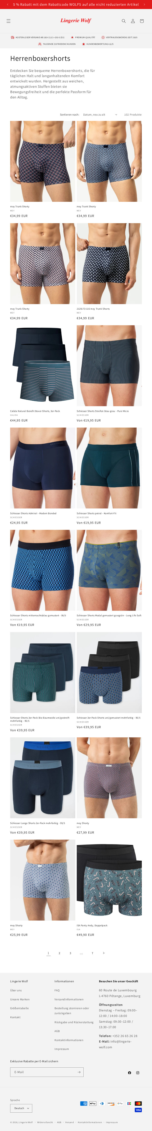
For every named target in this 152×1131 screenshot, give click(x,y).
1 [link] (48, 953)
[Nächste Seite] (103, 953)
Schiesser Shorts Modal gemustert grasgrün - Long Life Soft (109, 615)
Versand (69, 1122)
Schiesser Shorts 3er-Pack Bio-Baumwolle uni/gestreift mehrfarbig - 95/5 (40, 719)
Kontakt (15, 1017)
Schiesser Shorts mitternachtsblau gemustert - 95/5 (38, 615)
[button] (8, 21)
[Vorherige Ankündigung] (8, 4)
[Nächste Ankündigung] (144, 4)
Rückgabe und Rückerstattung (74, 1022)
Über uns (16, 990)
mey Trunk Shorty (19, 206)
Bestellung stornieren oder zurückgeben (71, 1010)
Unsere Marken (20, 999)
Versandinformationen (68, 999)
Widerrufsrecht (45, 1122)
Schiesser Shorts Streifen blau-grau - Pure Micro (103, 411)
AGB (57, 1031)
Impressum (61, 1049)
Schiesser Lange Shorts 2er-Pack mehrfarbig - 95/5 (37, 823)
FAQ (57, 990)
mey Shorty (83, 823)
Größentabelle (19, 1008)
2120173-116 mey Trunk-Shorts (93, 308)
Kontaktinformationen (68, 1040)
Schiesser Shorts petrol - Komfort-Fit (96, 513)
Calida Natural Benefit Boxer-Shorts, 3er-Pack (35, 411)
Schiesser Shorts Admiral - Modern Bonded (33, 513)
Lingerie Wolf (26, 1122)
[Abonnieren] (79, 1072)
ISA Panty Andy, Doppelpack (92, 925)
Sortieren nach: (69, 114)
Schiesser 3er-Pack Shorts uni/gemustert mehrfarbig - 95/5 (108, 717)
